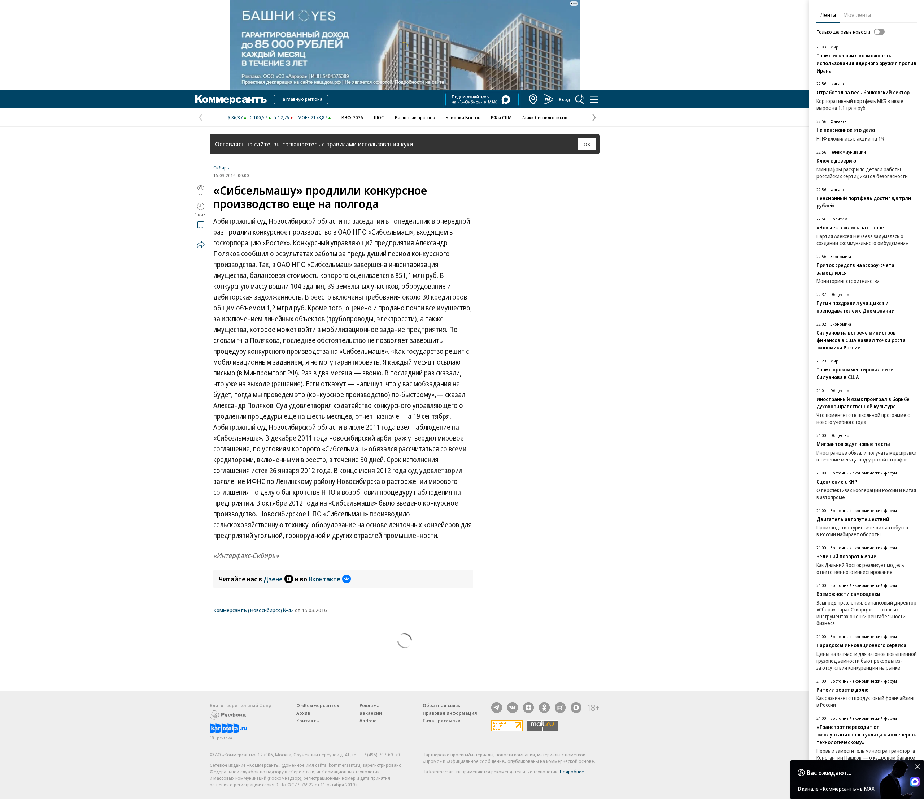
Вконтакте (324, 579)
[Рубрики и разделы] (594, 99)
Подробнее (572, 771)
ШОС (379, 117)
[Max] (576, 707)
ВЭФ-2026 (352, 117)
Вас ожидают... (829, 772)
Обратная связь (441, 705)
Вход (564, 99)
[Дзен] (528, 707)
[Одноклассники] (544, 707)
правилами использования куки (369, 144)
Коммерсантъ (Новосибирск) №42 (253, 610)
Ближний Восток (463, 117)
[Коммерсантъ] (231, 99)
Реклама (369, 705)
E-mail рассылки (442, 720)
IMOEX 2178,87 (311, 117)
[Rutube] (560, 707)
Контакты (308, 720)
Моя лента (857, 15)
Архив (303, 713)
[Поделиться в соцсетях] (200, 244)
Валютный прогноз (415, 117)
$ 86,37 (235, 117)
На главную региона (301, 99)
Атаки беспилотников (544, 117)
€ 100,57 (258, 117)
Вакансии (370, 713)
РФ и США (501, 117)
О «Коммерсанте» (318, 705)
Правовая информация (450, 713)
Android (368, 720)
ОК (587, 144)
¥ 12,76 (281, 117)
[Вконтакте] (512, 707)
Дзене (273, 579)
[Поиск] (579, 99)
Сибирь (221, 167)
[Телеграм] (496, 707)
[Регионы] (533, 99)
